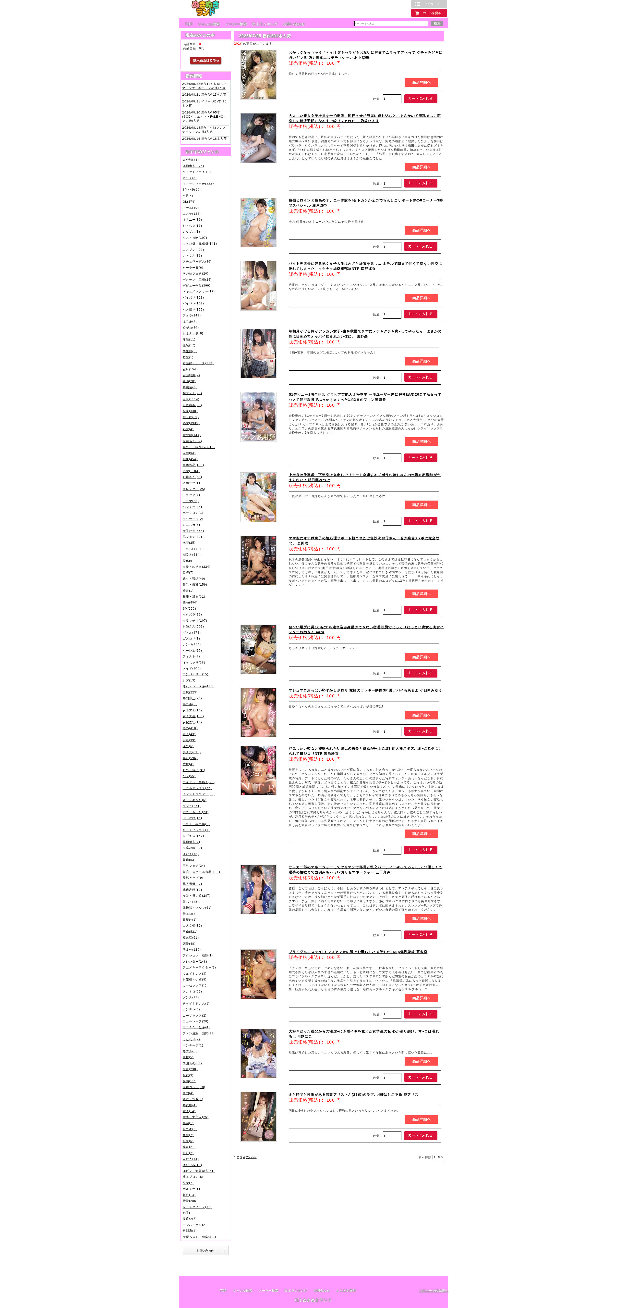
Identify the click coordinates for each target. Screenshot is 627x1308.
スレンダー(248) (195, 961)
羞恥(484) (190, 602)
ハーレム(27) (192, 650)
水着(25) (189, 542)
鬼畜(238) (190, 1069)
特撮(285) (190, 1200)
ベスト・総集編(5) (196, 824)
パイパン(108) (193, 303)
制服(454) (190, 459)
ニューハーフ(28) (196, 1021)
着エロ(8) (190, 913)
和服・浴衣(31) (194, 596)
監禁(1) (188, 357)
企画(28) (189, 381)
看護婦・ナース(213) (198, 363)
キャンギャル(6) (194, 800)
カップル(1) (191, 231)
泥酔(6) (188, 746)
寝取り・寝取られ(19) (199, 447)
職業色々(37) (192, 441)
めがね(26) (191, 327)
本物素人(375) (193, 165)
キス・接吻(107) (195, 237)
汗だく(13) (191, 853)
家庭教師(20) (192, 847)
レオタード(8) (193, 333)
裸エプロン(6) (193, 1176)
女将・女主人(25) (196, 1117)
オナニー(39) (192, 219)
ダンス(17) (191, 997)
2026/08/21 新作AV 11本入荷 (204, 94)
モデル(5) (190, 1051)
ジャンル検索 (209, 24)
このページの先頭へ (433, 1290)
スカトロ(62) (192, 991)
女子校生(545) (193, 530)
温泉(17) (189, 345)
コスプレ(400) (193, 249)
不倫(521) (190, 931)
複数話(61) (191, 937)
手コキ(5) (190, 704)
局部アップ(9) (193, 877)
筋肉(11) (189, 1081)
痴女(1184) (191, 471)
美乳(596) (190, 758)
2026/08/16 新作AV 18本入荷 (204, 138)
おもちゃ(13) (192, 225)
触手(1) (188, 1212)
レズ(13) (189, 680)
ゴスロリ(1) (191, 638)
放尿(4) (188, 764)
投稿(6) (188, 560)
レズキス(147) (193, 835)
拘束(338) (190, 411)
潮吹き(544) (192, 554)
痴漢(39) (189, 740)
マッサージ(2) (193, 518)
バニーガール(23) (196, 812)
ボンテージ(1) (193, 1045)
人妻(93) (189, 452)
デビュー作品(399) (197, 285)
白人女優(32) (192, 925)
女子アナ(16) (192, 710)
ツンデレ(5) (191, 1009)
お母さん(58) (192, 476)
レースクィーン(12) (197, 1206)
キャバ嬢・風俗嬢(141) (200, 243)
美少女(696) (192, 752)
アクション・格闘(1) (198, 955)
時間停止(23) (192, 698)
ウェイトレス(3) (194, 973)
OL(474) (189, 201)
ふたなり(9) (191, 1039)
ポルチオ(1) (191, 1188)
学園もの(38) (192, 1063)
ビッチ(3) (190, 177)
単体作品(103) (193, 464)
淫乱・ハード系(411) (198, 686)
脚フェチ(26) (192, 393)
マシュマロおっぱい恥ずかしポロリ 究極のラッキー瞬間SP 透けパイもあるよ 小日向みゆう (365, 690)
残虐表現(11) (192, 889)
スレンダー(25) (194, 488)
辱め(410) (190, 728)
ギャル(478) (192, 632)
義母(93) (189, 859)
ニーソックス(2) (194, 1015)
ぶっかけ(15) (192, 817)
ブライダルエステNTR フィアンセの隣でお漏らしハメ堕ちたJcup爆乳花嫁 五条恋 (358, 952)
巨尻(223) (190, 692)
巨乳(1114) (191, 399)
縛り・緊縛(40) (194, 578)
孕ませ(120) (192, 949)
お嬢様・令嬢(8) (194, 979)
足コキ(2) (190, 1129)
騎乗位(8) (190, 387)
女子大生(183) (193, 716)
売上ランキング (265, 24)
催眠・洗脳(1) (193, 1099)
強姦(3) (188, 1075)
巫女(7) (188, 1182)
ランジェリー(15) (196, 674)
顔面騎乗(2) (191, 375)
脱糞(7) (188, 1135)
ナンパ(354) (192, 644)
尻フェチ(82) (192, 536)
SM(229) (189, 608)
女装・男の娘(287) (197, 895)
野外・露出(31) (194, 770)
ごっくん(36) (192, 255)
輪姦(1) (188, 590)
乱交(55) (189, 776)
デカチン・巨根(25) (197, 279)
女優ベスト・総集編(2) (199, 1236)
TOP (189, 24)
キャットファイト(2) (198, 171)
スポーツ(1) (191, 482)
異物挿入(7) (191, 841)
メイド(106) (192, 668)
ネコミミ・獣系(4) (196, 1027)
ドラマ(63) (191, 501)
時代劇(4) (190, 1105)
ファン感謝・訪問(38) (199, 1033)
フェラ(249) (192, 315)
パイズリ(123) (193, 297)
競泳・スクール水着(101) (201, 871)
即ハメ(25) (191, 901)
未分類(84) (191, 159)
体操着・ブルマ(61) (197, 907)
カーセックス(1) (194, 985)
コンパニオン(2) (194, 1224)
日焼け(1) (190, 919)
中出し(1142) (193, 548)
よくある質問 (346, 1290)
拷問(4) (188, 1093)
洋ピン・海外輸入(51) (199, 1170)
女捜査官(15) (192, 722)
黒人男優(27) (192, 883)
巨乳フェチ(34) (194, 865)
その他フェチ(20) (196, 273)
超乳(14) (189, 1194)
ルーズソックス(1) (196, 829)
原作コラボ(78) (194, 1087)
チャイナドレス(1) (196, 1003)
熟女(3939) (191, 423)
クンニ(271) (192, 805)
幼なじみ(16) (192, 1165)
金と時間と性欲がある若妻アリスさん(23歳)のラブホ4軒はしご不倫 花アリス (354, 1094)
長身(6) (188, 1141)
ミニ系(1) (190, 321)
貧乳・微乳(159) (195, 584)
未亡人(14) (191, 1158)
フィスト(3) (191, 656)
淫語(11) (189, 339)
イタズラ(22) (192, 614)
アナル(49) (191, 207)
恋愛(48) (189, 943)
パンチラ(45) (192, 506)
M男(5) (188, 195)
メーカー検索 (236, 24)
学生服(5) (190, 351)
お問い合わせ (294, 24)
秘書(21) (189, 1146)
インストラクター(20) (199, 793)
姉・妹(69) (191, 417)
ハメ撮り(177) (193, 309)
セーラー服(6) (193, 267)
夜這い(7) (190, 1218)
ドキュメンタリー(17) (199, 291)
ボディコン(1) (193, 512)
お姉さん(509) (193, 626)
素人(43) (189, 734)
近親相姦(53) (192, 405)
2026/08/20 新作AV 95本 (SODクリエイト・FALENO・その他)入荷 (204, 117)
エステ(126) (192, 213)
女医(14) (189, 1111)
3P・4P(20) (192, 189)
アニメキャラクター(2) (199, 967)
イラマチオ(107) (195, 620)
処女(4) (188, 429)
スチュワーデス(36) (197, 261)
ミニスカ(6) (191, 524)
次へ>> (251, 1157)
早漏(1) (188, 1123)
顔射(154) (190, 369)
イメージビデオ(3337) (199, 183)
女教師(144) (192, 435)
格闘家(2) (190, 1230)
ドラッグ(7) (191, 494)
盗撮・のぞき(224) (197, 566)
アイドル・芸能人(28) (199, 782)
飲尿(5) (188, 1057)
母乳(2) (188, 1153)
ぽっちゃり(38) (194, 662)
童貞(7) (188, 572)
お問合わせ (322, 1290)
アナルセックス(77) (197, 788)
